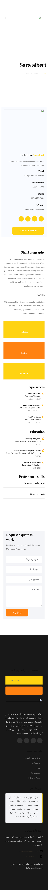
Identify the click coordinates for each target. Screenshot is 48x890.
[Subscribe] (23, 691)
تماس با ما (35, 773)
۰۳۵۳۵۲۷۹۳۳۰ (32, 856)
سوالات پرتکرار (33, 778)
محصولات (36, 763)
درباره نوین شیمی (32, 758)
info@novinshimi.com (28, 851)
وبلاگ (38, 768)
